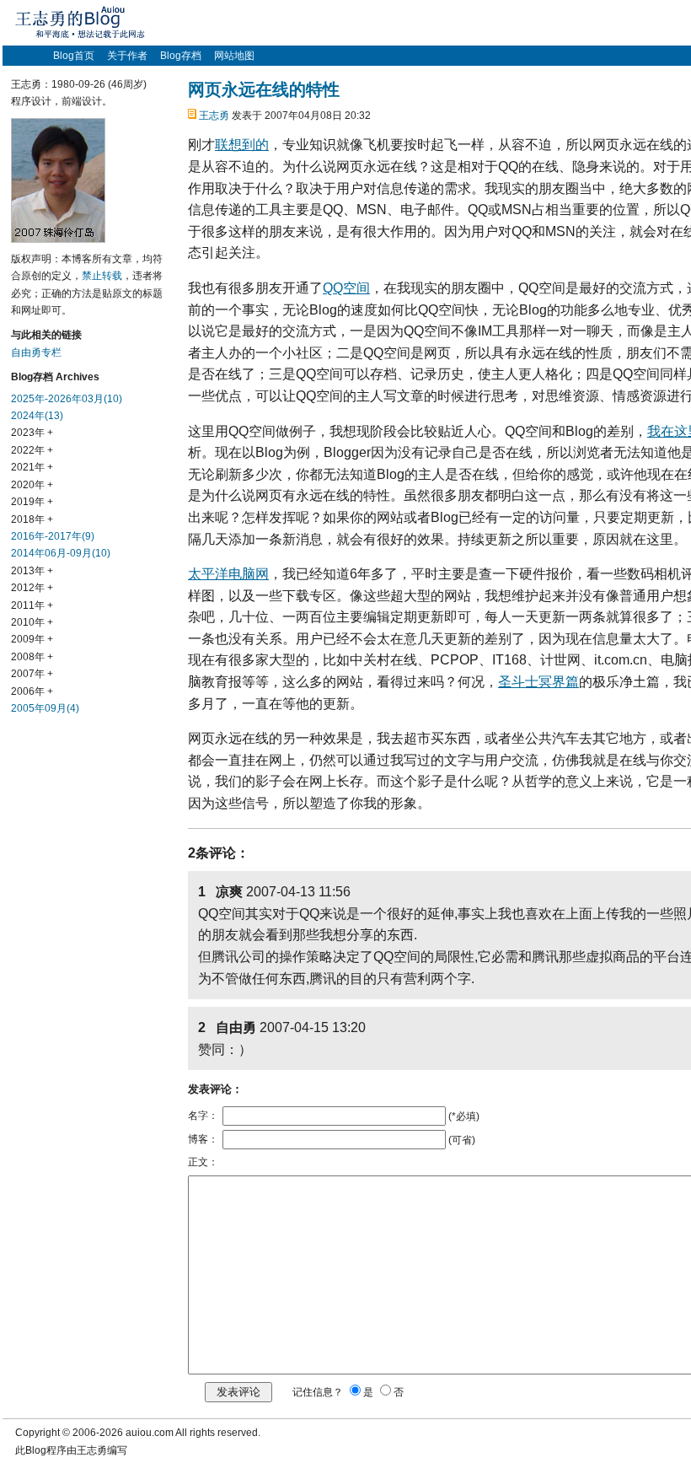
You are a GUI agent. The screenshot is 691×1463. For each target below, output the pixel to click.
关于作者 (127, 56)
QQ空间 (346, 288)
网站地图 (234, 56)
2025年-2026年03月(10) (66, 399)
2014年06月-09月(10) (60, 553)
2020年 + (32, 485)
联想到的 (242, 144)
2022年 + (32, 450)
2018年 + (32, 519)
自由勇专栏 (36, 352)
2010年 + (32, 622)
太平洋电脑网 (228, 574)
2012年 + (32, 588)
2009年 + (32, 639)
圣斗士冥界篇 (538, 682)
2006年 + (32, 691)
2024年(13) (37, 416)
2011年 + (32, 605)
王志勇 (214, 115)
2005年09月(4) (45, 708)
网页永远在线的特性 (264, 89)
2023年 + (32, 432)
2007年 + (32, 674)
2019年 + (32, 502)
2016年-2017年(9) (52, 536)
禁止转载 (102, 276)
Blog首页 (73, 56)
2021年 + (32, 467)
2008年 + (32, 657)
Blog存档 (180, 56)
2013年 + (32, 571)
